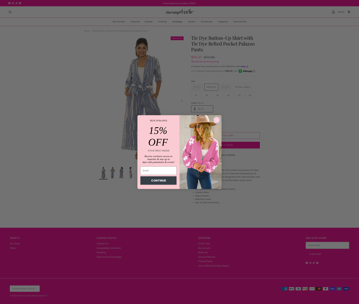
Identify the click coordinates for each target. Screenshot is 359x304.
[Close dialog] (216, 120)
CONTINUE (158, 180)
